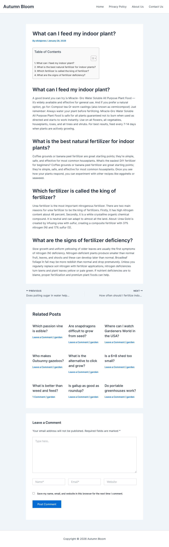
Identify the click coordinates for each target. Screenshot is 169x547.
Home (100, 6)
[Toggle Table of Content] (92, 58)
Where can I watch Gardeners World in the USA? (120, 331)
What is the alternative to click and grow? (82, 361)
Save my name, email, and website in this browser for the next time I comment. (80, 493)
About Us (138, 6)
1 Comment (39, 396)
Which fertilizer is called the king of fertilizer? (63, 71)
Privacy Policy (118, 6)
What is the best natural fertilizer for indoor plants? (66, 67)
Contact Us (156, 6)
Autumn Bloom (18, 6)
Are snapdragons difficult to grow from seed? (82, 331)
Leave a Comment (42, 337)
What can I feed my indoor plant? (55, 63)
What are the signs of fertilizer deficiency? (61, 75)
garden (58, 337)
